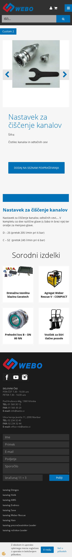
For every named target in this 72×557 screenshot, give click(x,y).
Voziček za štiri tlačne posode (54, 336)
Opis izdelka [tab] (36, 198)
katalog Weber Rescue (14, 515)
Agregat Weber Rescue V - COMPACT (54, 294)
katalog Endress (11, 505)
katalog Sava (9, 510)
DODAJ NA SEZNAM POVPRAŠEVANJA (36, 167)
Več (18, 280)
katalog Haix (9, 520)
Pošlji (59, 477)
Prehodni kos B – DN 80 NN (18, 336)
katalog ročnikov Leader (15, 530)
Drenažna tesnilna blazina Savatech (18, 294)
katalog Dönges (11, 490)
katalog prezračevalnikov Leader (19, 525)
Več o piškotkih (61, 550)
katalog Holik (9, 495)
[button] (64, 75)
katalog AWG (9, 500)
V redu (47, 549)
